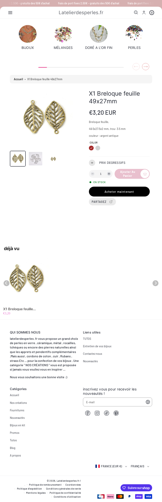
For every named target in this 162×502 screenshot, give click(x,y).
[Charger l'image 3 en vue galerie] (53, 159)
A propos (15, 455)
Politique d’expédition (29, 488)
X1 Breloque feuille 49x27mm (18, 309)
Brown (91, 148)
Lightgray (97, 148)
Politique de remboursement (45, 484)
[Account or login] (143, 12)
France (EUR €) (111, 466)
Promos (14, 432)
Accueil (18, 79)
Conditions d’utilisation (67, 496)
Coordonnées (73, 484)
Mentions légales (36, 492)
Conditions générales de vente (63, 488)
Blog (12, 448)
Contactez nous (92, 353)
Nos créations (18, 402)
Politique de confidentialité (65, 492)
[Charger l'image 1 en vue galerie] (18, 159)
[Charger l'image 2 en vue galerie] (35, 159)
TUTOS (87, 338)
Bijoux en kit (17, 425)
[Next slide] (145, 66)
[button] (10, 12)
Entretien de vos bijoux (97, 346)
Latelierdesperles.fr (68, 480)
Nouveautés (90, 361)
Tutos (13, 440)
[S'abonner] (147, 402)
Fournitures (17, 410)
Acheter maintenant (119, 191)
